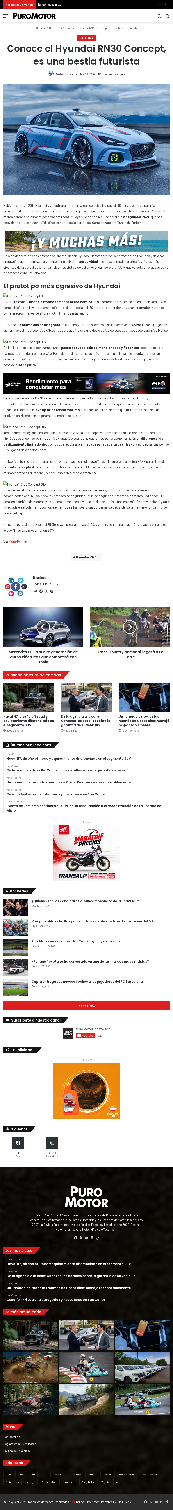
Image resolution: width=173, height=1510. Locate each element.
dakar (58, 1474)
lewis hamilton (127, 1474)
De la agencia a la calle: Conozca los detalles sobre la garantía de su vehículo (85, 720)
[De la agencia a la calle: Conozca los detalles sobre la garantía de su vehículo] (86, 697)
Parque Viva (48, 1482)
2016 (20, 1474)
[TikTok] (97, 1238)
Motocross (12, 1482)
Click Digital (124, 1502)
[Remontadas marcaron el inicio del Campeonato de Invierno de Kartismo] (142, 1399)
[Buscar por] (167, 17)
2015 (8, 1474)
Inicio (42, 28)
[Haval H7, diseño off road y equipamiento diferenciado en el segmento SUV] (28, 697)
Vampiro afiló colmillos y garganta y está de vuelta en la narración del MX (93, 921)
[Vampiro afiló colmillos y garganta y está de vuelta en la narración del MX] (15, 927)
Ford (79, 1474)
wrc (118, 1482)
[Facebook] (41, 591)
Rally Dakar (88, 1482)
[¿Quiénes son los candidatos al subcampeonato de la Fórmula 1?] (15, 907)
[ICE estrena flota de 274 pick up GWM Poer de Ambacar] (142, 1367)
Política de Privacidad (17, 1451)
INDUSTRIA (55, 28)
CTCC (44, 1474)
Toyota (105, 1482)
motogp (30, 1482)
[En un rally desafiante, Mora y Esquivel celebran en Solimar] (30, 1399)
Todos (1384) (86, 1006)
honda (108, 1474)
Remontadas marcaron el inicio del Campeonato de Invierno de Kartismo (85, 4)
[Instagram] (52, 591)
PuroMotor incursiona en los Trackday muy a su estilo (76, 941)
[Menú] (5, 17)
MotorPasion (18, 542)
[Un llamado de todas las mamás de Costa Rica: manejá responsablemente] (144, 697)
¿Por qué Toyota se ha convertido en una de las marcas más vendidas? (90, 961)
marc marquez (151, 1474)
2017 (32, 1474)
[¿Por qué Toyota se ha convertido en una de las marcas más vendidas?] (15, 967)
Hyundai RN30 (87, 557)
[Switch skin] (159, 17)
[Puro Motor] (34, 15)
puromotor (68, 1482)
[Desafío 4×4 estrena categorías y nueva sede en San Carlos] (30, 1367)
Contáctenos (11, 1437)
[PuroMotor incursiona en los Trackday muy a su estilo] (15, 947)
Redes (60, 74)
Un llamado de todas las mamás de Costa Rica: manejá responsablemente (144, 720)
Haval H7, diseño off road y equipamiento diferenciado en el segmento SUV (28, 720)
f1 (68, 1474)
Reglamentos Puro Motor (19, 1444)
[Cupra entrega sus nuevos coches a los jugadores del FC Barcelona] (15, 987)
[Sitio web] (35, 591)
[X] (46, 591)
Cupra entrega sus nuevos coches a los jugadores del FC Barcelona (87, 981)
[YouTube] (86, 1238)
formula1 (93, 1474)
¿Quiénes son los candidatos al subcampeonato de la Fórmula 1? (85, 901)
